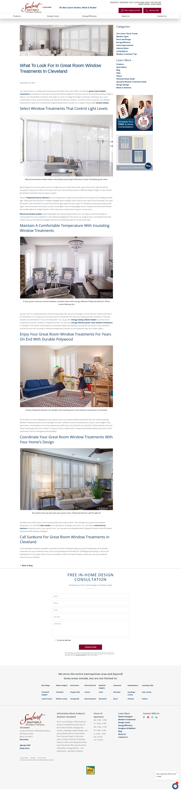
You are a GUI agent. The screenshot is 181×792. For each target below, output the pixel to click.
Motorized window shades (31, 214)
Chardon (131, 699)
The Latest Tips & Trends (127, 33)
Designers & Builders (127, 728)
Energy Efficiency (123, 42)
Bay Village (46, 685)
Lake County (146, 692)
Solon (101, 692)
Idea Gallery (121, 67)
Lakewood (117, 685)
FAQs (118, 73)
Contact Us (123, 737)
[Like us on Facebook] (144, 717)
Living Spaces (122, 51)
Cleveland (59, 692)
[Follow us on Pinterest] (148, 717)
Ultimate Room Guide (125, 79)
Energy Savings (122, 85)
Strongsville (74, 699)
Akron (115, 699)
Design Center (124, 722)
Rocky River (74, 685)
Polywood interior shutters (38, 198)
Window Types (122, 36)
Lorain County (47, 699)
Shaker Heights (62, 685)
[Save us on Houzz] (156, 717)
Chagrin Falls (75, 692)
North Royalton (90, 699)
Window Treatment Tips (126, 54)
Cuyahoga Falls (147, 685)
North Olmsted (90, 685)
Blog (118, 70)
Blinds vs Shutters (123, 87)
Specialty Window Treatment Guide (131, 82)
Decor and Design (123, 39)
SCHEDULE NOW (90, 647)
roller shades (45, 525)
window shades (102, 103)
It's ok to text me (64, 640)
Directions (24, 739)
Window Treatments (127, 719)
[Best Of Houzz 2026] (90, 770)
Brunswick (103, 699)
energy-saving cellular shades (83, 320)
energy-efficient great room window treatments (92, 322)
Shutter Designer (125, 716)
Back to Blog (27, 565)
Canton (87, 692)
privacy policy (80, 655)
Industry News (122, 48)
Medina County (61, 699)
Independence (133, 685)
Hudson (145, 699)
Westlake (116, 692)
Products (120, 64)
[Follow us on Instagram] (152, 717)
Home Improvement (124, 45)
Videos (119, 76)
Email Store (24, 748)
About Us (122, 734)
